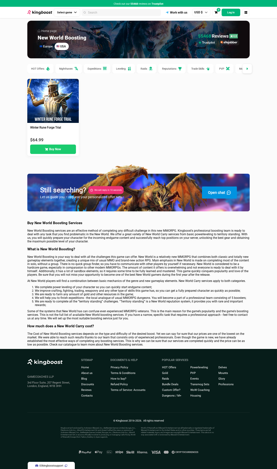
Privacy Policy (119, 367)
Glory (221, 378)
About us (87, 373)
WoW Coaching (200, 390)
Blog (84, 378)
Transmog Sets (199, 384)
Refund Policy (119, 384)
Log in (231, 12)
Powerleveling (199, 367)
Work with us (178, 12)
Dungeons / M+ (171, 395)
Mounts (223, 373)
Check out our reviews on (138, 3)
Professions (226, 384)
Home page (49, 31)
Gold (165, 373)
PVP (193, 373)
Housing (195, 395)
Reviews (86, 390)
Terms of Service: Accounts (128, 390)
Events (194, 378)
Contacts (87, 395)
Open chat (216, 192)
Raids (165, 378)
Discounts (87, 384)
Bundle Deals (170, 384)
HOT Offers (169, 367)
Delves (222, 367)
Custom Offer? (171, 390)
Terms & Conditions (123, 373)
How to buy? (118, 378)
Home (85, 367)
